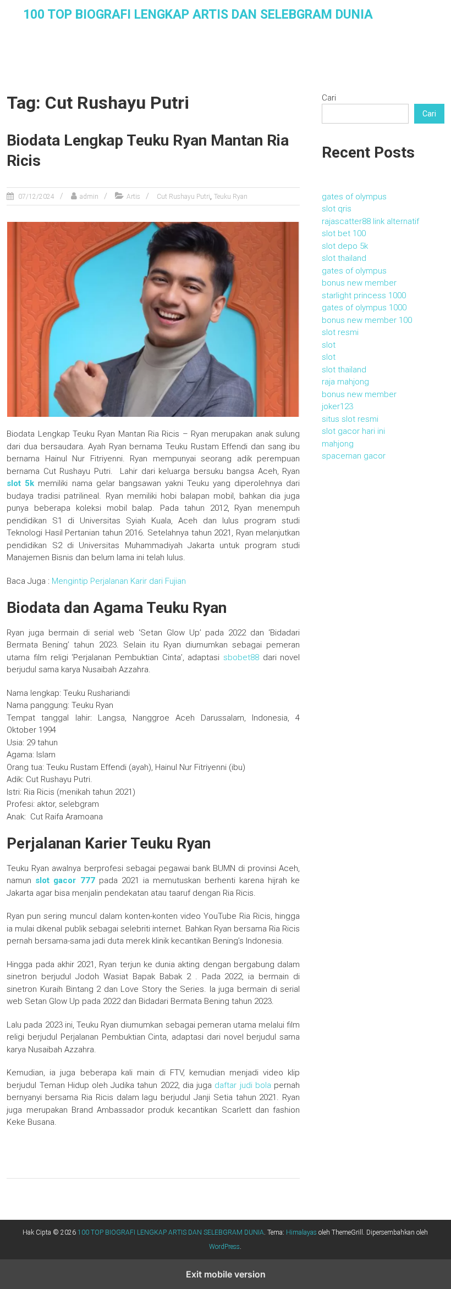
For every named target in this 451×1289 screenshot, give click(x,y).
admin (89, 196)
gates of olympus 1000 (364, 308)
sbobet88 (241, 657)
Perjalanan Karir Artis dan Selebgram (327, 75)
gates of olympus (354, 197)
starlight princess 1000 (364, 295)
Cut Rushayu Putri (183, 196)
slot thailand (344, 258)
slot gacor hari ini (353, 431)
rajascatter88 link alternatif (370, 221)
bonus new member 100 (367, 320)
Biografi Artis (113, 75)
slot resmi (340, 332)
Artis (133, 196)
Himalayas (301, 1232)
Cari (329, 98)
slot (329, 345)
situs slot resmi (350, 419)
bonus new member (359, 283)
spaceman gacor (354, 456)
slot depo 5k (345, 246)
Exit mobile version (226, 1274)
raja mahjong (345, 382)
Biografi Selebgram (194, 75)
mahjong (338, 444)
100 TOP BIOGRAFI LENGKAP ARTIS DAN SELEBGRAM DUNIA (198, 14)
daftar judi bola (243, 1085)
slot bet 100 (344, 233)
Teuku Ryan (231, 196)
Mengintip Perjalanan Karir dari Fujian (119, 581)
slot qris (336, 209)
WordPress (224, 1247)
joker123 (337, 406)
